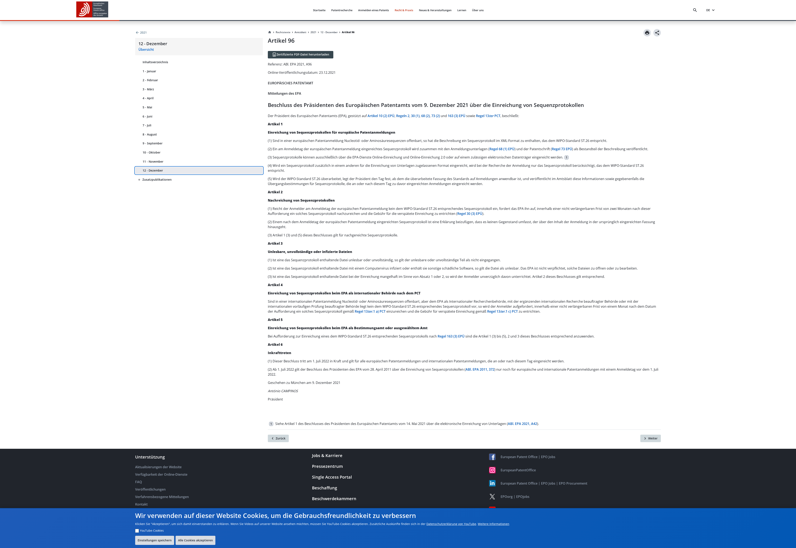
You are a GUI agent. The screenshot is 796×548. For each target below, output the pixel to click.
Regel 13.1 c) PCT (502, 311)
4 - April (148, 98)
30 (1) (415, 116)
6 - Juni (147, 116)
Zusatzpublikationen (157, 179)
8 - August (150, 134)
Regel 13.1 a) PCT (370, 311)
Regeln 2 (402, 116)
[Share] (657, 32)
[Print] (647, 32)
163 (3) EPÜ (456, 116)
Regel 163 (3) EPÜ (451, 336)
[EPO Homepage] (92, 10)
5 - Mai (147, 107)
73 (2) (435, 116)
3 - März (148, 89)
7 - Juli (147, 125)
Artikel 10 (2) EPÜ (381, 116)
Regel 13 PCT (488, 116)
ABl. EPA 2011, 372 (480, 369)
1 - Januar (149, 71)
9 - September (153, 143)
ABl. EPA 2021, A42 (522, 423)
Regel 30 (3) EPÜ (469, 213)
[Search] (696, 10)
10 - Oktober (151, 152)
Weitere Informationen (493, 524)
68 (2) (425, 116)
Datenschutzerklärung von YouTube (451, 524)
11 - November (153, 161)
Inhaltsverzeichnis (155, 62)
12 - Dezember (153, 170)
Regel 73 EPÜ (562, 149)
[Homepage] (270, 32)
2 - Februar (150, 80)
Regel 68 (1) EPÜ (501, 149)
